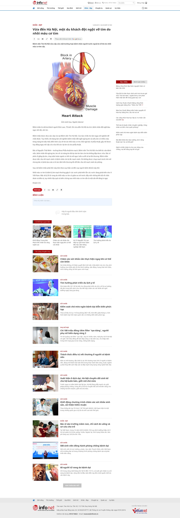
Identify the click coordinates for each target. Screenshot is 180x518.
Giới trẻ (78, 8)
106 (122, 120)
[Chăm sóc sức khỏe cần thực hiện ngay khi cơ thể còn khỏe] (62, 231)
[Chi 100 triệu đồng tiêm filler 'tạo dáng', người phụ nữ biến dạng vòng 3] (45, 335)
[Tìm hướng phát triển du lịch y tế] (103, 231)
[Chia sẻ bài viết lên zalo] (38, 38)
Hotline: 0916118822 (110, 3)
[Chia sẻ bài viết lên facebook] (34, 38)
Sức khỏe (63, 256)
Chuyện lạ (98, 8)
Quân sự (109, 8)
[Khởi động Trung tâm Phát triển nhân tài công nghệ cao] (42, 231)
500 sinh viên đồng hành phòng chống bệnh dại (84, 445)
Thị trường (51, 8)
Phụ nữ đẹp (64, 327)
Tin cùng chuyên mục (42, 252)
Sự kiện (117, 8)
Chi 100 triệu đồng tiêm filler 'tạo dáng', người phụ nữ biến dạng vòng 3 (84, 332)
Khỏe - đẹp (88, 8)
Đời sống (40, 8)
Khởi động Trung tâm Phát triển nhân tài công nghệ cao (41, 242)
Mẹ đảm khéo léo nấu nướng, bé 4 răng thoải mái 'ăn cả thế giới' (130, 141)
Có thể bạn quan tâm (42, 222)
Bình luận (37, 190)
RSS (146, 8)
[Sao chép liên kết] (46, 38)
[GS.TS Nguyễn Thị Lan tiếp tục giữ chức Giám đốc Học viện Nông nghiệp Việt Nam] (82, 231)
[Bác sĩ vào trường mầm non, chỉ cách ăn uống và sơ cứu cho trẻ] (45, 428)
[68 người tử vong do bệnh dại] (45, 472)
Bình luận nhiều (139, 82)
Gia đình (70, 8)
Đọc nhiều (124, 82)
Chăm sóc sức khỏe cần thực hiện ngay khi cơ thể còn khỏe (62, 242)
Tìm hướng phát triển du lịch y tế (77, 282)
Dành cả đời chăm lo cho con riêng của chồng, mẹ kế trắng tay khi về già (129, 148)
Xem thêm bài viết (72, 485)
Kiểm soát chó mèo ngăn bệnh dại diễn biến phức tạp (85, 308)
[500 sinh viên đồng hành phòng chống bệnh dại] (45, 450)
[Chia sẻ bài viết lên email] (42, 38)
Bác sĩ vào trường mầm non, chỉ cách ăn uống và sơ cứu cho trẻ (85, 425)
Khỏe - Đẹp (37, 25)
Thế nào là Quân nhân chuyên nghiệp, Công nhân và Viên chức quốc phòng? (131, 126)
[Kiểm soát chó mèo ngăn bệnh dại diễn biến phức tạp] (45, 311)
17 (142, 105)
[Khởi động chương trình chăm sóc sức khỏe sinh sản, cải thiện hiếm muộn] (45, 406)
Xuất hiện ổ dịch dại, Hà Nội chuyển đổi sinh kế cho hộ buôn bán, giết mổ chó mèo (84, 379)
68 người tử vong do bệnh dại (75, 467)
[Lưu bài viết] (50, 38)
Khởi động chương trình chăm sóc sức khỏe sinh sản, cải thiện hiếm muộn (85, 403)
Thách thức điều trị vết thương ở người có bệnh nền (85, 356)
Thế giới (61, 8)
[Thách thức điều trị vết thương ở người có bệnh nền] (45, 359)
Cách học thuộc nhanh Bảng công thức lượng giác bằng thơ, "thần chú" (129, 104)
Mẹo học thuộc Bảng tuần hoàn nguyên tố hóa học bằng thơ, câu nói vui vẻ (131, 111)
